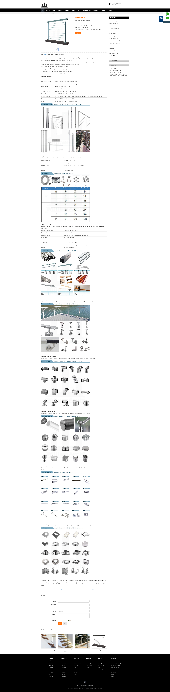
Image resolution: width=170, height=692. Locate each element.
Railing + (51, 660)
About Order (64, 658)
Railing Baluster (113, 55)
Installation (63, 676)
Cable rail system (99, 650)
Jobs (87, 688)
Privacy (112, 674)
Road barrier (113, 46)
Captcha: (54, 620)
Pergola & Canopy (87, 10)
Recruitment (113, 672)
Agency (75, 660)
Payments (63, 663)
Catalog (100, 663)
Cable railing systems (92, 589)
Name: (54, 601)
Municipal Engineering (115, 663)
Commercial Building (115, 665)
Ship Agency (76, 670)
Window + (51, 665)
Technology (88, 663)
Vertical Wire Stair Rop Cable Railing (65, 650)
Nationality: (53, 604)
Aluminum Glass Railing (115, 40)
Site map (100, 688)
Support (100, 658)
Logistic (91, 685)
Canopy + (51, 676)
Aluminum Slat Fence (115, 43)
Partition (51, 672)
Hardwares (95, 10)
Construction (89, 665)
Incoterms (63, 660)
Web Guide (100, 670)
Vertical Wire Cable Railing (48, 650)
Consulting (76, 665)
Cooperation (103, 10)
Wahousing (87, 685)
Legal (95, 688)
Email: (54, 611)
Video (87, 670)
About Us (48, 10)
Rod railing (112, 36)
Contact (110, 10)
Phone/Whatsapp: (52, 608)
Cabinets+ (51, 667)
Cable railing (51, 13)
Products (51, 658)
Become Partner (77, 663)
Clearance (63, 672)
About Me (112, 660)
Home (42, 13)
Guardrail (112, 48)
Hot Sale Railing (113, 21)
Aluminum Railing (114, 38)
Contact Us (112, 676)
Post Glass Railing (114, 26)
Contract (63, 665)
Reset (65, 623)
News (111, 670)
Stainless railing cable (60, 589)
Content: (54, 614)
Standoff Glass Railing (115, 31)
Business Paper (101, 665)
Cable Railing (82, 650)
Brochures (100, 660)
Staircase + (51, 663)
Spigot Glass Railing (114, 28)
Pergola (51, 674)
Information (88, 658)
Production (63, 667)
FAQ (99, 667)
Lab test (75, 672)
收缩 (161, 19)
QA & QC (63, 670)
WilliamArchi (113, 658)
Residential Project (114, 667)
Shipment (63, 674)
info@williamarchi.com (117, 4)
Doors (79, 10)
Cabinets (67, 10)
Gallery (87, 667)
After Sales (63, 679)
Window (73, 10)
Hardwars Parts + (53, 679)
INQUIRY (78, 33)
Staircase (60, 10)
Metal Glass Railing (114, 23)
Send (60, 623)
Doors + (51, 670)
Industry (88, 660)
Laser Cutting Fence (114, 50)
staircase (45, 54)
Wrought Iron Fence (114, 53)
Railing (53, 10)
